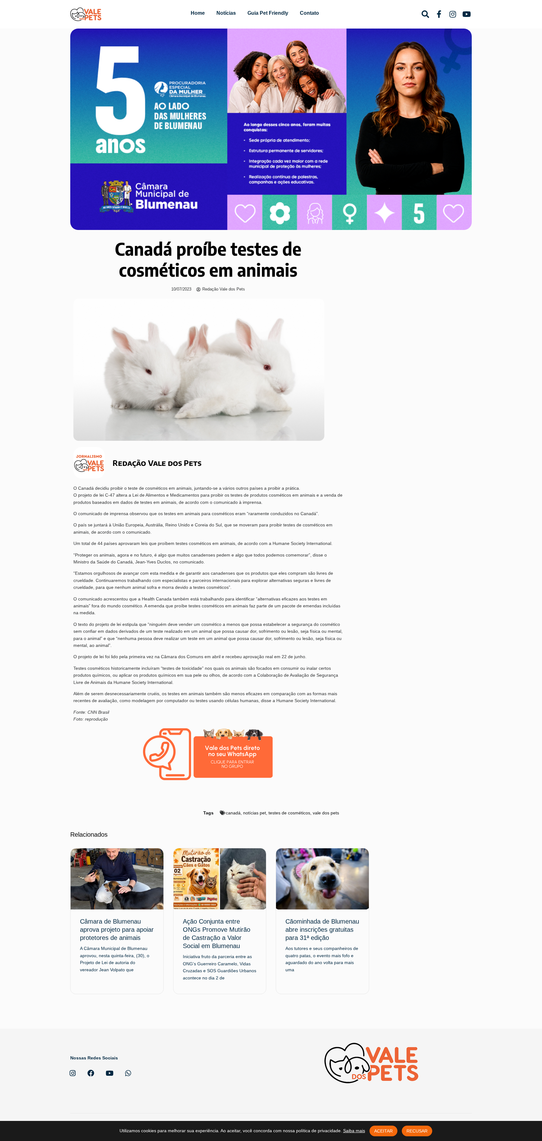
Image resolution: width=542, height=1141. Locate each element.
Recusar (417, 1130)
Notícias (226, 13)
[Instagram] (72, 1073)
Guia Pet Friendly (267, 13)
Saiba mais (354, 1130)
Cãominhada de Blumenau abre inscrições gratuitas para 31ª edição (322, 929)
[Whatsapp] (128, 1073)
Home (198, 13)
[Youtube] (109, 1073)
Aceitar (383, 1130)
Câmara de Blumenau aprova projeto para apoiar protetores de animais (117, 929)
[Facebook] (91, 1073)
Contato (309, 13)
